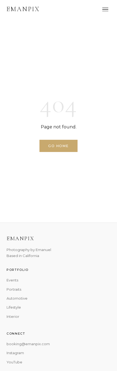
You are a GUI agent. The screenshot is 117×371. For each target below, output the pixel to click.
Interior (13, 316)
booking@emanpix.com (28, 344)
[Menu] (105, 9)
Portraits (14, 289)
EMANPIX (23, 9)
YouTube (14, 362)
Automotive (17, 298)
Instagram (15, 353)
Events (12, 280)
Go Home (58, 146)
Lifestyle (14, 307)
